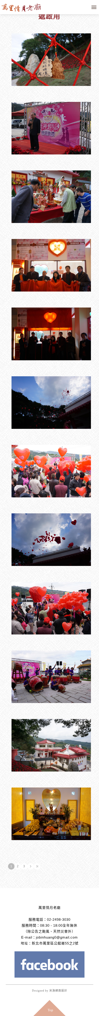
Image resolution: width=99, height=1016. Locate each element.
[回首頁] (23, 7)
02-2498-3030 (58, 919)
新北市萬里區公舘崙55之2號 (55, 943)
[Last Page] (37, 866)
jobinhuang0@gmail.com (57, 937)
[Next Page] (30, 866)
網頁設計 (61, 990)
